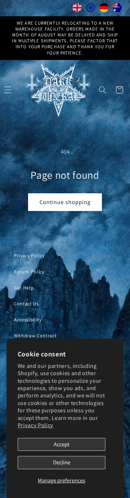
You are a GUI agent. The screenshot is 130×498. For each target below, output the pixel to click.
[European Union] (90, 9)
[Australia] (117, 9)
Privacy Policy (35, 425)
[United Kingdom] (77, 9)
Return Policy (29, 272)
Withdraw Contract (35, 335)
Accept (61, 444)
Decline (61, 462)
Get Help (24, 288)
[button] (102, 90)
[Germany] (104, 9)
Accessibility (28, 319)
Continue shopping (65, 202)
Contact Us (26, 304)
